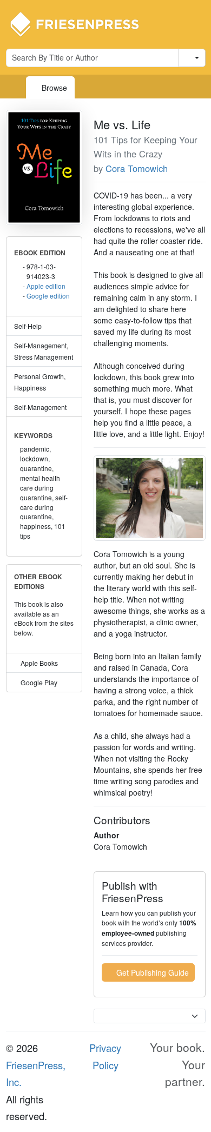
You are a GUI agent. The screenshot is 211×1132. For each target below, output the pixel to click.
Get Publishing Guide (151, 972)
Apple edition (46, 285)
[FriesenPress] (81, 23)
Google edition (48, 295)
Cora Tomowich (137, 168)
